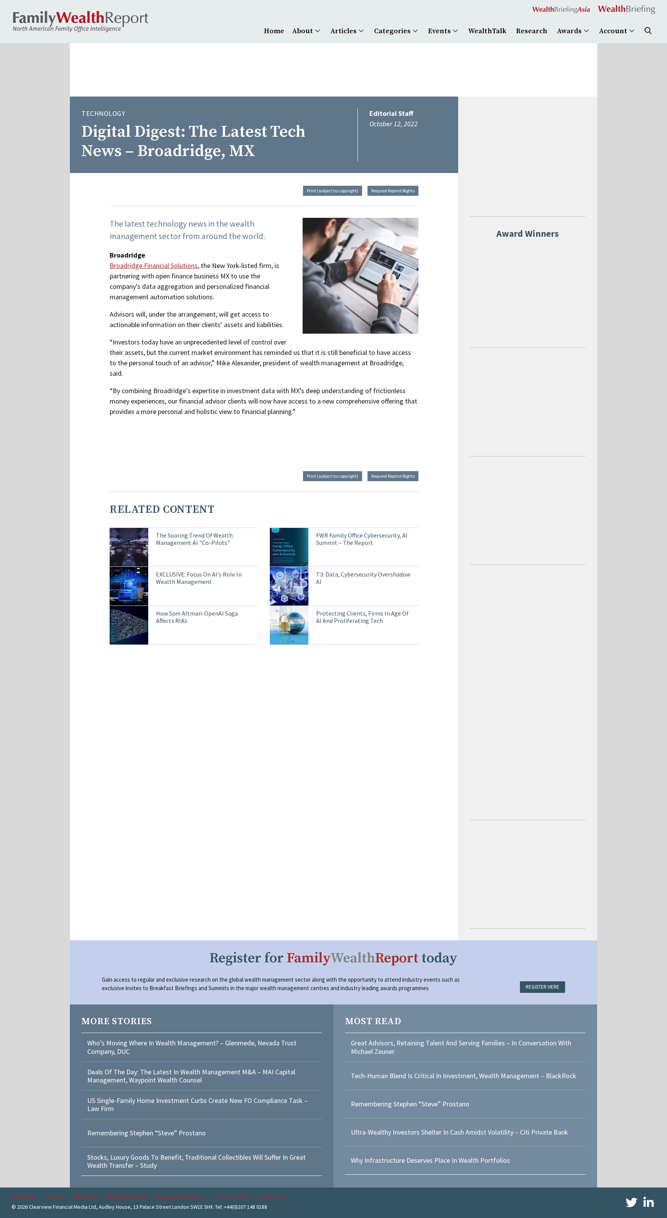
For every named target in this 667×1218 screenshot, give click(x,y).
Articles (344, 31)
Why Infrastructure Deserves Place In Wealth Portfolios (430, 1160)
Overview (24, 1197)
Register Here (542, 987)
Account (614, 31)
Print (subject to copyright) (332, 190)
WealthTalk (487, 31)
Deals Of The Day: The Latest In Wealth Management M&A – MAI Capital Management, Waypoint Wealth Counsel (191, 1076)
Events (440, 31)
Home (274, 31)
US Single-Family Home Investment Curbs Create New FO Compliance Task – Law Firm (197, 1104)
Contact (54, 1197)
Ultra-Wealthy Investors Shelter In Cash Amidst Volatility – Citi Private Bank (459, 1132)
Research (531, 31)
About (303, 31)
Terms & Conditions (179, 1197)
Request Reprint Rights (393, 190)
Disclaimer (271, 1197)
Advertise (85, 1197)
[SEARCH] (648, 31)
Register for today (333, 958)
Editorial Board (125, 1197)
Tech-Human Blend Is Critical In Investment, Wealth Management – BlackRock (463, 1075)
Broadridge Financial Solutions (154, 265)
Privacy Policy (231, 1197)
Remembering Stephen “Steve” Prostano (146, 1132)
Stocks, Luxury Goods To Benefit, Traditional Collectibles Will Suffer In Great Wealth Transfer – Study (196, 1161)
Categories (393, 31)
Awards (570, 31)
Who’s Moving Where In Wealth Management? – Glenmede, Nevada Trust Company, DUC (191, 1047)
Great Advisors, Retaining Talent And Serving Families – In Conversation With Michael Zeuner (461, 1047)
